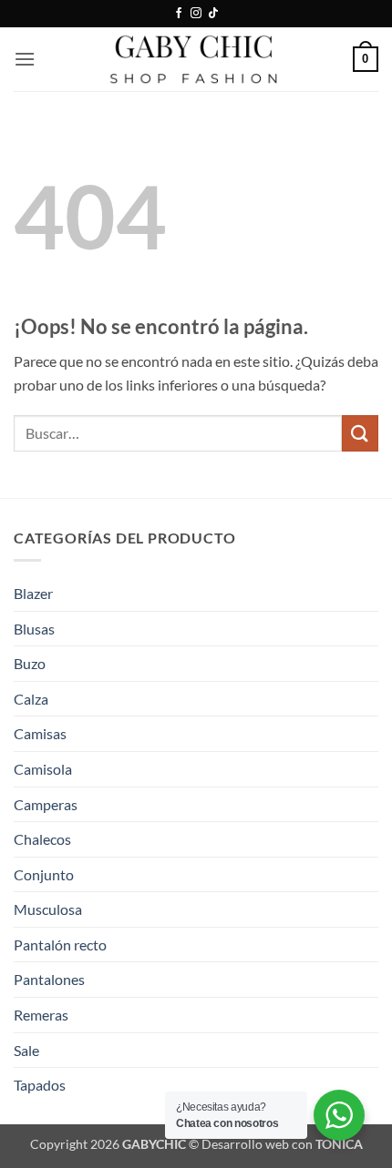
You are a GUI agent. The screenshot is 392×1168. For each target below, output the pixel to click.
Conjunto (44, 874)
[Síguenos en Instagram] (196, 13)
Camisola (43, 768)
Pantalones (49, 979)
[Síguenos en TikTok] (213, 13)
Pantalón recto (60, 944)
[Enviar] (360, 433)
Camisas (40, 733)
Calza (31, 698)
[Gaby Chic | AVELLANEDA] (196, 59)
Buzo (30, 663)
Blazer (33, 593)
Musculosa (48, 909)
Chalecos (42, 839)
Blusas (34, 628)
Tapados (40, 1084)
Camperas (45, 804)
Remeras (41, 1014)
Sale (26, 1050)
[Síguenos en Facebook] (178, 13)
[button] (25, 58)
